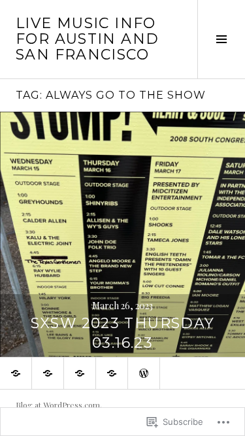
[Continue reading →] (122, 234)
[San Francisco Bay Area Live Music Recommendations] (47, 373)
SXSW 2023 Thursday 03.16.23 (123, 333)
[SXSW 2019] (79, 373)
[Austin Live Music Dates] (15, 373)
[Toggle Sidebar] (221, 39)
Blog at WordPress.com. (59, 404)
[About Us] (111, 373)
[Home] (143, 373)
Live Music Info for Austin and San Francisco (87, 38)
